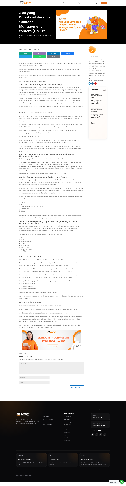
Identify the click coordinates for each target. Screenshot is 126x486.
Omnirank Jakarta (24, 460)
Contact (84, 3)
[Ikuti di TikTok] (104, 435)
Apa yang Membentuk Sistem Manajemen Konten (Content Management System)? (97, 103)
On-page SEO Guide (48, 419)
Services (46, 3)
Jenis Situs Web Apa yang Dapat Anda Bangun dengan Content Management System (97, 116)
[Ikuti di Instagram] (96, 434)
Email (53, 57)
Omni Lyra (66, 435)
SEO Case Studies (47, 414)
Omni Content (67, 419)
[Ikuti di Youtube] (100, 434)
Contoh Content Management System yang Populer (96, 109)
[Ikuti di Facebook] (92, 434)
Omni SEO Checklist (47, 424)
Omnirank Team (31, 35)
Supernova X (67, 432)
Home (40, 3)
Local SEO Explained (47, 422)
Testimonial (54, 3)
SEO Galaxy (66, 427)
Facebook (67, 53)
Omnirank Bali (54, 460)
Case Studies (62, 3)
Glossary (48, 35)
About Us (69, 3)
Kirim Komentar (76, 387)
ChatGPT (26, 53)
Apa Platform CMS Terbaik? (95, 122)
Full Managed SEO (68, 416)
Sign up (104, 3)
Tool (75, 3)
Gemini (39, 53)
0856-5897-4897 (98, 418)
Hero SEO (66, 429)
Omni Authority (67, 422)
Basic (21, 37)
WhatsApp (39, 57)
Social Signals (67, 440)
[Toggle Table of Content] (103, 89)
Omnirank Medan (87, 460)
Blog (79, 3)
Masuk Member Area (99, 425)
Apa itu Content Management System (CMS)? (96, 95)
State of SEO (46, 416)
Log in (96, 3)
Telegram (26, 57)
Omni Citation (67, 438)
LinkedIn (53, 53)
